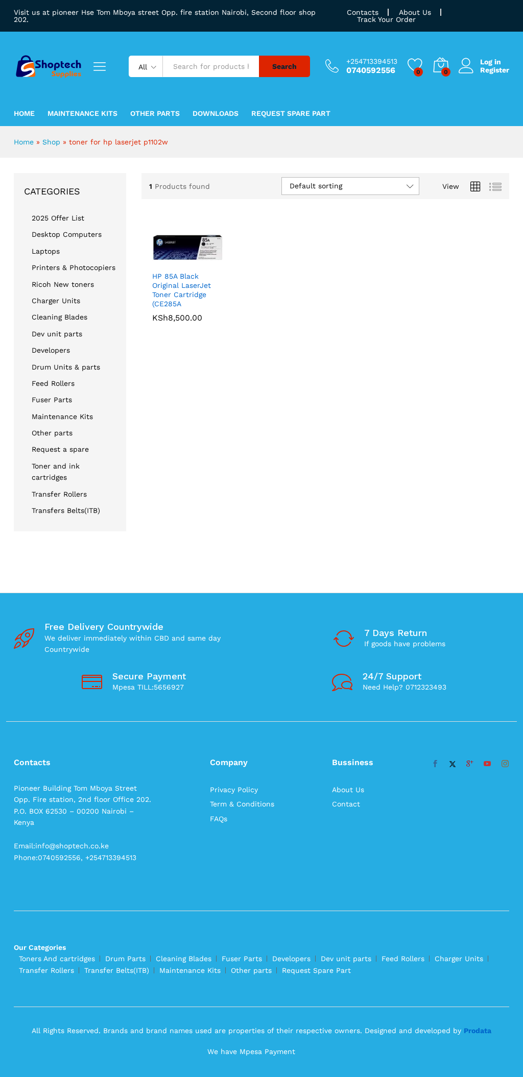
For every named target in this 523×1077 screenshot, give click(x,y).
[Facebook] (435, 764)
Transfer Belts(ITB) (116, 970)
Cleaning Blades (59, 317)
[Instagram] (505, 764)
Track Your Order (386, 19)
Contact (346, 804)
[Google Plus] (470, 764)
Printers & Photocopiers (73, 267)
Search (284, 66)
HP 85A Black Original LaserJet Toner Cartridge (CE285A (181, 290)
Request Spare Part (290, 113)
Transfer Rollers (59, 494)
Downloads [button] (216, 113)
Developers (51, 350)
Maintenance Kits (82, 113)
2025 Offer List (58, 218)
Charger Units (56, 301)
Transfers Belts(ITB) (66, 510)
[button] (175, 259)
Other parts (52, 433)
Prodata (477, 1030)
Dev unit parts (57, 334)
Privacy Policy (234, 790)
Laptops (46, 251)
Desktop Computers (67, 234)
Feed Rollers (53, 383)
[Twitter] (452, 764)
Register (494, 70)
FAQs (218, 819)
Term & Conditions (242, 804)
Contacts (362, 12)
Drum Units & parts (66, 367)
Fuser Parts (52, 400)
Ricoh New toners (63, 284)
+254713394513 (371, 61)
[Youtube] (487, 764)
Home (24, 113)
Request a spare (60, 449)
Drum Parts (125, 958)
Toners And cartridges (57, 958)
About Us (415, 12)
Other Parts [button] (155, 113)
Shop (51, 142)
